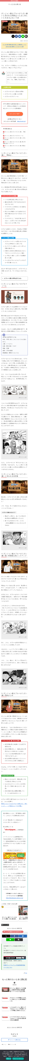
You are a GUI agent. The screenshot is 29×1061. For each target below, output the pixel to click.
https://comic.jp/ (21, 121)
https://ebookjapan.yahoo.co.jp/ (14, 898)
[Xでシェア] (13, 36)
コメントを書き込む (15, 1039)
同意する (9, 1058)
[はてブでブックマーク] (19, 36)
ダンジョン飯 (6, 924)
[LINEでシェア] (22, 36)
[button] (26, 36)
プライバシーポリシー (18, 1058)
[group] (9, 913)
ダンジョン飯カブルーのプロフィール (14, 135)
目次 (6, 128)
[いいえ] (27, 1055)
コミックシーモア (14, 113)
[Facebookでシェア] (16, 36)
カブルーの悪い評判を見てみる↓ (13, 278)
